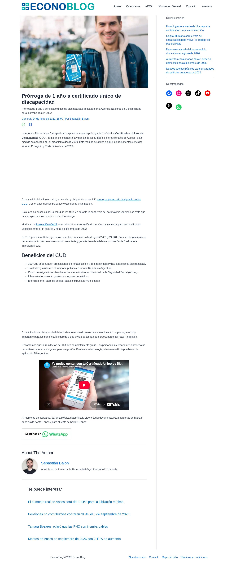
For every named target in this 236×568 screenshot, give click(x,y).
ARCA (149, 6)
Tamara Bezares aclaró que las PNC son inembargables (68, 526)
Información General (169, 6)
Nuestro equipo (137, 557)
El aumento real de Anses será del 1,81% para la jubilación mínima (75, 502)
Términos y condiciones (193, 557)
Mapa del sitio (170, 557)
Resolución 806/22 (46, 224)
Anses (117, 6)
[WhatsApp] (23, 124)
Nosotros (206, 6)
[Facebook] (30, 124)
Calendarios (133, 6)
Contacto (191, 6)
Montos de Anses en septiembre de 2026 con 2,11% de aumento (74, 539)
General (26, 118)
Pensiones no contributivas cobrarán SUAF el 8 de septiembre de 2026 (78, 514)
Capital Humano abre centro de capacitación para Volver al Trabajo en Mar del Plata (188, 40)
